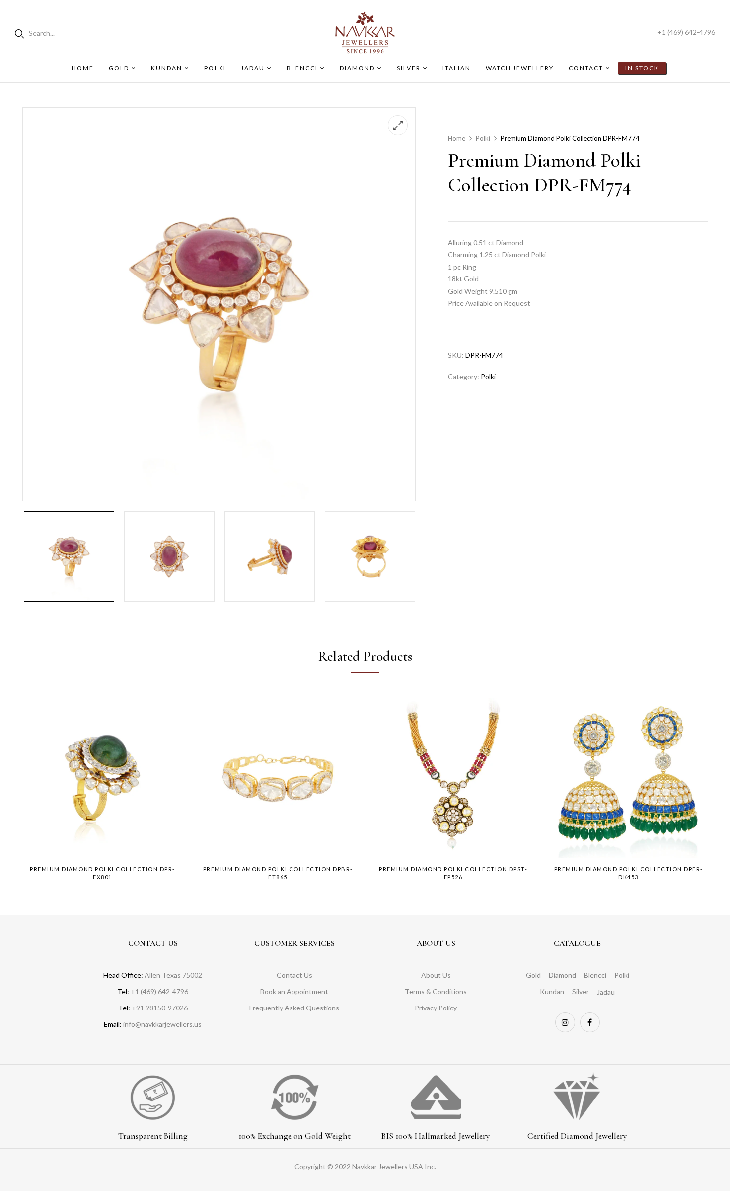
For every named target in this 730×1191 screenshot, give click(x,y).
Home (456, 138)
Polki (483, 138)
